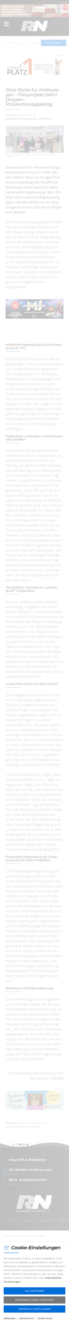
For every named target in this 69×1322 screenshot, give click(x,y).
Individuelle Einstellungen (34, 1309)
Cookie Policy (45, 1318)
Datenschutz (26, 1318)
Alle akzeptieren (34, 1290)
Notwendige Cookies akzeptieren (34, 1300)
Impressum (9, 1318)
